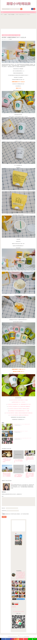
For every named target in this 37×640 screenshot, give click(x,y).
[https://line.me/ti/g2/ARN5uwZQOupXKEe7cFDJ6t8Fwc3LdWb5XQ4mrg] (32, 639)
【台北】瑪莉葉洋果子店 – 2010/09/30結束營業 (18, 461)
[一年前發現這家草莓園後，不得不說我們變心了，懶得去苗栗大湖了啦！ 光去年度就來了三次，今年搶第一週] (16, 592)
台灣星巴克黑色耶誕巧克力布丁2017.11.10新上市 (21, 431)
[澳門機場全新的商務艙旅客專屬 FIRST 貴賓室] (23, 585)
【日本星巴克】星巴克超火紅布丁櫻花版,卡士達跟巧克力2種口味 (18, 408)
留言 (3, 496)
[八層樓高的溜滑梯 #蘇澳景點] (16, 585)
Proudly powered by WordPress (12, 636)
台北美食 (5, 14)
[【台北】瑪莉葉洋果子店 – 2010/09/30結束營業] (18, 454)
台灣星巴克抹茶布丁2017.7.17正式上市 (19, 402)
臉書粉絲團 (14, 606)
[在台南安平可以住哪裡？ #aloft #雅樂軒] (13, 589)
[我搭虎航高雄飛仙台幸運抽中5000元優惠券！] (23, 582)
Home (2, 14)
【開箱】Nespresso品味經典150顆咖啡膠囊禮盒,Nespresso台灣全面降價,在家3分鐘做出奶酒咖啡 (30, 475)
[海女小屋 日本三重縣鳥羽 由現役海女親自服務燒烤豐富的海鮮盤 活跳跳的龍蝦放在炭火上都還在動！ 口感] (23, 592)
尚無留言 (10, 39)
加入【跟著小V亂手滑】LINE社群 (18, 611)
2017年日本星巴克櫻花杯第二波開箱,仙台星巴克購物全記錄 (18, 415)
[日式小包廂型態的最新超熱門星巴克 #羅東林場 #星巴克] (13, 585)
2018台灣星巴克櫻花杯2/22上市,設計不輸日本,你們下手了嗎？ (22, 438)
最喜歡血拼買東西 (6, 35)
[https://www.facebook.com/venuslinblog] (5, 639)
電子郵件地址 (4, 510)
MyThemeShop (26, 636)
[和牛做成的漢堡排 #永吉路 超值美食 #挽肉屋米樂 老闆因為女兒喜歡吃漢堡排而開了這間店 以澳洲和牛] (16, 596)
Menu (2, 12)
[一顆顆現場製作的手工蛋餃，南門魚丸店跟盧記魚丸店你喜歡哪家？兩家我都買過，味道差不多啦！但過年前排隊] (23, 589)
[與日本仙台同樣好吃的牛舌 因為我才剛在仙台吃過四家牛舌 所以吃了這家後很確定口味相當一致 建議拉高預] (20, 592)
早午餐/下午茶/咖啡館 (11, 14)
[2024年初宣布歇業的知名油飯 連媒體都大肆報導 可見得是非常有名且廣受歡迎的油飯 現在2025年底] (13, 596)
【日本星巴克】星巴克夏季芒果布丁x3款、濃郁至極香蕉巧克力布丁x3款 (18, 404)
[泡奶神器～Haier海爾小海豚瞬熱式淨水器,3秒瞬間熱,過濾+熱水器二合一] (30, 453)
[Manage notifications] (35, 638)
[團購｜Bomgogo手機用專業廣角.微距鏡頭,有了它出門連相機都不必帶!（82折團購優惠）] (7, 468)
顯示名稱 (3, 508)
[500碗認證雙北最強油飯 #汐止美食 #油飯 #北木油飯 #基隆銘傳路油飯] (20, 585)
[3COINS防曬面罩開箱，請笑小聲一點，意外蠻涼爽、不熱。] (16, 582)
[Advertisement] (18, 21)
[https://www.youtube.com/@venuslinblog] (23, 639)
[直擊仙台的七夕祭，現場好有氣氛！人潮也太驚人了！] (13, 582)
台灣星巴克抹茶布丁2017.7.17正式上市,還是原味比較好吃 (22, 424)
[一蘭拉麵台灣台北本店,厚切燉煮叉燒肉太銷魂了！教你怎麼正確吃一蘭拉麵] (7, 453)
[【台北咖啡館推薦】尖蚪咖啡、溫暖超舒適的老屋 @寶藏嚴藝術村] (18, 469)
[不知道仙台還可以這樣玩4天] (20, 582)
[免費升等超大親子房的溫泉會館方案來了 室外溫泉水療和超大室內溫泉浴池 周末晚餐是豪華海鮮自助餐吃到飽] (20, 589)
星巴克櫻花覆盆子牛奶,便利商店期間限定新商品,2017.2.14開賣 (19, 410)
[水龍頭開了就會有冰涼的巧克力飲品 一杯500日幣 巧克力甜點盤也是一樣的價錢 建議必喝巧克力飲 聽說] (23, 596)
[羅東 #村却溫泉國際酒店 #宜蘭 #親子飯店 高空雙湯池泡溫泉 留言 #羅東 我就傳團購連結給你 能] (13, 592)
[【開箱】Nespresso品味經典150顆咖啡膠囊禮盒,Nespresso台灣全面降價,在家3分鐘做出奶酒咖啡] (30, 468)
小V (3, 39)
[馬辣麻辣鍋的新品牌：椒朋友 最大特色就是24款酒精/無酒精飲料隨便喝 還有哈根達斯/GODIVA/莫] (20, 596)
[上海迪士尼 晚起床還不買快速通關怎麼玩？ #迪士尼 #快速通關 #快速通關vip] (16, 589)
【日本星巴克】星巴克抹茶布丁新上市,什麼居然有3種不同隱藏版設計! (19, 406)
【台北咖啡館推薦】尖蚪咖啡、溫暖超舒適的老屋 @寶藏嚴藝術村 (18, 475)
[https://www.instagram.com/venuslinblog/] (14, 639)
